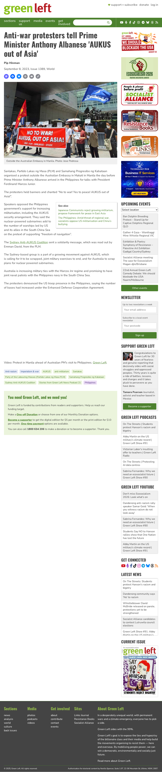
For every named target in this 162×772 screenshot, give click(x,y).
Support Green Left (138, 346)
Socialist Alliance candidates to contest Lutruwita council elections (139, 610)
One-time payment (32, 423)
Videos (31, 723)
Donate (144, 5)
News (7, 715)
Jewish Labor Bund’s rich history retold (137, 633)
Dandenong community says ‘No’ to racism (139, 582)
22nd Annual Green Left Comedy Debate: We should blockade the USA (139, 273)
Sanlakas (77, 371)
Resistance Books (84, 719)
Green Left (99, 362)
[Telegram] (143, 566)
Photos (31, 715)
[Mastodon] (6, 76)
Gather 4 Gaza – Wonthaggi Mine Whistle (138, 234)
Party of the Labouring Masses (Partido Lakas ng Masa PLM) (35, 377)
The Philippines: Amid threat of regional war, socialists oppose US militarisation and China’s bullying (84, 221)
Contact (55, 723)
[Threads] (152, 566)
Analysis (8, 719)
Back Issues (10, 730)
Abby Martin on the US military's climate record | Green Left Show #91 (137, 440)
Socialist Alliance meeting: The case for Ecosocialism (138, 259)
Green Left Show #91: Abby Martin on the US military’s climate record (139, 622)
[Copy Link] (38, 76)
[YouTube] (123, 566)
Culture (8, 726)
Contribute (56, 719)
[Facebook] (12, 76)
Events (50, 21)
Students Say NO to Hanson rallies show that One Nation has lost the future (139, 535)
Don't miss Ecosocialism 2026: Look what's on (136, 495)
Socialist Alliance (84, 723)
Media (38, 21)
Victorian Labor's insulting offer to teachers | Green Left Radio (139, 452)
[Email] (31, 76)
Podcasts (32, 719)
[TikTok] (135, 566)
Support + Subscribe (124, 5)
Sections (10, 21)
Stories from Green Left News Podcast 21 (60, 382)
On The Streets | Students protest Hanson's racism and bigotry (139, 427)
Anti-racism (11, 371)
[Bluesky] (19, 76)
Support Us (24, 22)
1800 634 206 (35, 429)
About (54, 715)
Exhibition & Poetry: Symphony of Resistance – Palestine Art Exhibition (138, 245)
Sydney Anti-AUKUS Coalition (29, 242)
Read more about (114, 761)
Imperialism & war (30, 371)
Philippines (90, 382)
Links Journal (81, 715)
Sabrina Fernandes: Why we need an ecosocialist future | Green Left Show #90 (139, 474)
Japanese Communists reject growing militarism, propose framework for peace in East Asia (85, 212)
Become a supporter (20, 420)
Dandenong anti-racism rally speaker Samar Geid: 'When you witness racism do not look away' (139, 508)
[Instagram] (139, 566)
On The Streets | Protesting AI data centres (138, 463)
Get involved (64, 22)
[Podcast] (127, 566)
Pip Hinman (12, 63)
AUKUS (46, 371)
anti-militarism (62, 371)
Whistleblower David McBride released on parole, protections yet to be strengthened (139, 595)
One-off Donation (27, 414)
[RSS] (156, 566)
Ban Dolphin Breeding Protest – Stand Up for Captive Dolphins (135, 220)
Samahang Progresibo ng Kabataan (86, 377)
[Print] (25, 76)
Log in (154, 5)
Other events (139, 288)
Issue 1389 (38, 69)
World (51, 69)
